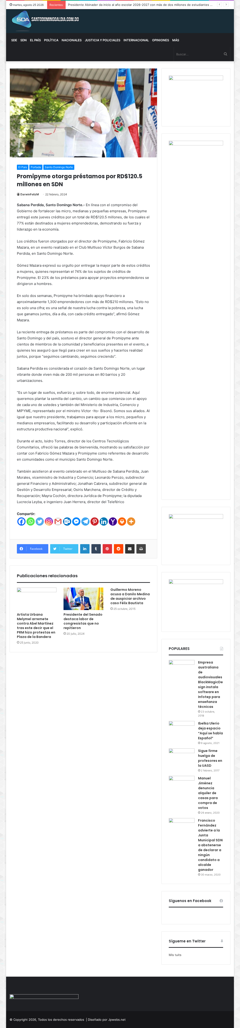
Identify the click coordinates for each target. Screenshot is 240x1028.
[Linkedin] (104, 521)
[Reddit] (118, 549)
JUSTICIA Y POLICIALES (102, 40)
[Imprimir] (141, 549)
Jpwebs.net (117, 1019)
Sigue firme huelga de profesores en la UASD (210, 758)
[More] (131, 521)
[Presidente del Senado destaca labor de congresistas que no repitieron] (83, 599)
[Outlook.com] (67, 521)
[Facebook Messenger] (76, 521)
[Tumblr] (96, 549)
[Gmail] (58, 521)
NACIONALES (72, 40)
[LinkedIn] (85, 549)
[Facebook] (21, 521)
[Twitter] (40, 521)
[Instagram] (49, 521)
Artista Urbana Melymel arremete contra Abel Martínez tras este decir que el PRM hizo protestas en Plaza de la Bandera (36, 625)
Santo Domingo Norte (59, 167)
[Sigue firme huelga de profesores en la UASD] (182, 757)
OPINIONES (160, 40)
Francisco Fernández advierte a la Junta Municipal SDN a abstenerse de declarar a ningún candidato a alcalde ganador (210, 845)
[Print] (122, 521)
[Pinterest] (94, 521)
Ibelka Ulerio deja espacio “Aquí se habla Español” (210, 730)
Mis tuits (175, 955)
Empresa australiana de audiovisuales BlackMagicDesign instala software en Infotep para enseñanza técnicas (210, 684)
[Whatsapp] (30, 521)
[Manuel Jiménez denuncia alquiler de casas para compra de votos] (182, 784)
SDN (23, 40)
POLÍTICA (51, 40)
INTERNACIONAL (136, 40)
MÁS (175, 40)
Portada (36, 167)
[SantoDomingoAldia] (45, 21)
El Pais (22, 167)
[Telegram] (85, 521)
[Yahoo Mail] (113, 521)
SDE (14, 40)
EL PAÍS (35, 40)
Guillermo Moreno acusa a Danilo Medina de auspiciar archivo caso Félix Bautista (130, 596)
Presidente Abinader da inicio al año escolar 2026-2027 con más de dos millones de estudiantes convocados (148, 5)
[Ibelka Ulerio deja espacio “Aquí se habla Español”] (182, 730)
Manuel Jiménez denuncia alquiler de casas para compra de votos (208, 793)
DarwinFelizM (29, 194)
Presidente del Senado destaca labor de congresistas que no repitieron (83, 621)
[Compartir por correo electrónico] (130, 549)
